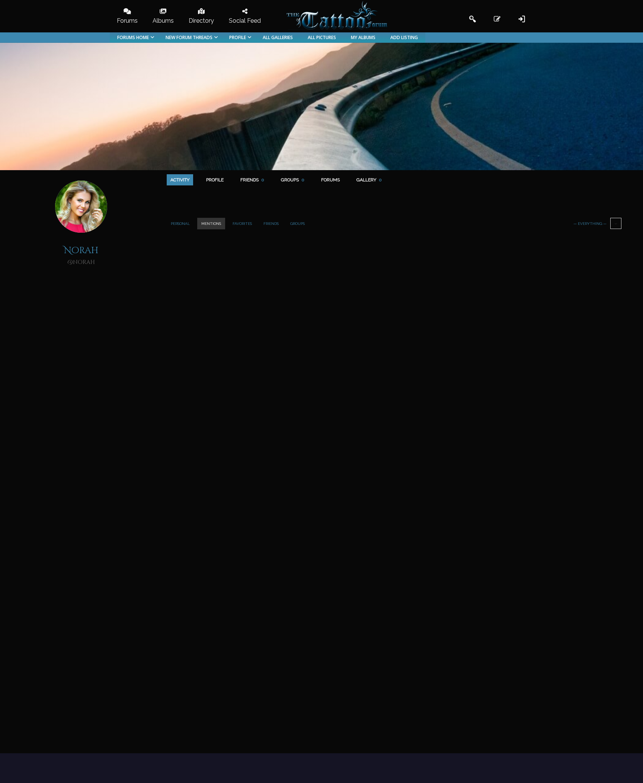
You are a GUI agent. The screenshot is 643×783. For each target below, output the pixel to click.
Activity (179, 179)
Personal (180, 224)
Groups (292, 179)
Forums (330, 179)
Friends (252, 179)
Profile (215, 179)
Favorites (242, 224)
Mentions (211, 224)
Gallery (369, 179)
